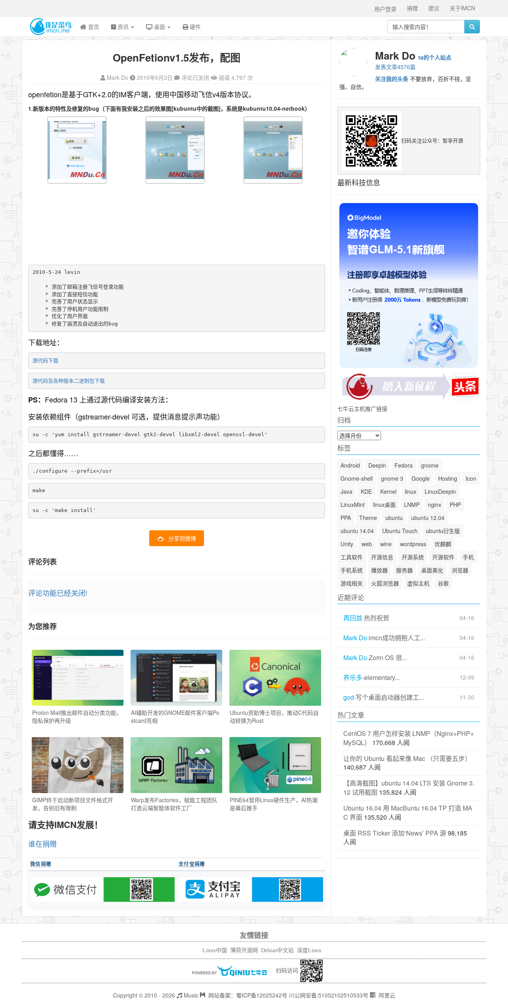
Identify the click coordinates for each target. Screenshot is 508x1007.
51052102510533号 (343, 995)
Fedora (403, 465)
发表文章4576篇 (395, 67)
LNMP (411, 504)
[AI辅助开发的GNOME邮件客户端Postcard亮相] (176, 678)
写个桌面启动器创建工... (390, 697)
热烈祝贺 (376, 618)
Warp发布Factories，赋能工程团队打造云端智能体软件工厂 (174, 804)
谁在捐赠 (42, 843)
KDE (366, 491)
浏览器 (460, 570)
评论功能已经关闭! (57, 592)
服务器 (404, 570)
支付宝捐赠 (192, 863)
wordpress (413, 544)
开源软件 (443, 557)
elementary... (382, 677)
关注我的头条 (391, 79)
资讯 (123, 27)
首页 (93, 27)
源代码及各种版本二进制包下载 (69, 380)
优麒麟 (443, 544)
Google (421, 478)
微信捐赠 (40, 863)
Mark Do (117, 77)
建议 (433, 8)
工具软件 (352, 557)
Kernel (388, 491)
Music (190, 995)
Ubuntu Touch (400, 531)
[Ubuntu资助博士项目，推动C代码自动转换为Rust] (275, 678)
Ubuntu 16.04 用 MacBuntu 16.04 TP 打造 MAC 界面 (407, 812)
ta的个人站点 (434, 57)
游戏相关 (352, 583)
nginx (434, 504)
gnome (430, 465)
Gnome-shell (357, 478)
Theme (368, 518)
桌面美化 (432, 570)
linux (410, 491)
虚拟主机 (418, 583)
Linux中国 (214, 950)
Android (350, 465)
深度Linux (309, 950)
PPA (346, 518)
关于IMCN (462, 8)
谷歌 (443, 583)
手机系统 (352, 570)
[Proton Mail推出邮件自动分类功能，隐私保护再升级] (77, 678)
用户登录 (385, 9)
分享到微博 (182, 538)
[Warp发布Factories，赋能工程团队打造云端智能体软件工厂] (176, 765)
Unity (347, 544)
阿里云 (386, 995)
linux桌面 (384, 504)
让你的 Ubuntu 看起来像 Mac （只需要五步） (407, 758)
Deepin (377, 465)
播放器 (379, 570)
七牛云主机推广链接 (362, 408)
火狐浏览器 (385, 583)
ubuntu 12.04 (427, 518)
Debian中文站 (277, 950)
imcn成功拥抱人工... (397, 637)
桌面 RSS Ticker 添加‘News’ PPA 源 (394, 833)
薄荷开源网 (244, 950)
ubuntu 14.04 (357, 531)
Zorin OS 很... (388, 657)
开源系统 (413, 557)
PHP (455, 504)
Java (346, 491)
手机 (468, 557)
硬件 (194, 27)
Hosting (447, 478)
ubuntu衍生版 (443, 531)
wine (386, 544)
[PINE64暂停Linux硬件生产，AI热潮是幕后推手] (275, 765)
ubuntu (394, 518)
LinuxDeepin (440, 491)
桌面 (159, 27)
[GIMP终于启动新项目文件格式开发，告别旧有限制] (77, 765)
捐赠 (412, 8)
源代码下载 (45, 360)
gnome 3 (392, 478)
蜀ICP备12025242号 (261, 995)
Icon (471, 478)
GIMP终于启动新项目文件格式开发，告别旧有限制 (72, 804)
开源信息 (382, 557)
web (367, 544)
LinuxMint (353, 504)
